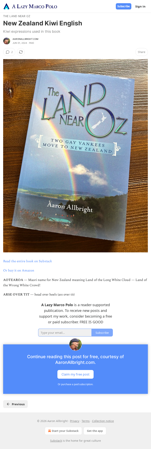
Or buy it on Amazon (18, 270)
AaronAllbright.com (26, 39)
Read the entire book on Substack (27, 261)
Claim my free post (75, 374)
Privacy (74, 421)
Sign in (140, 6)
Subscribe (123, 6)
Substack (56, 440)
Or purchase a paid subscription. (75, 384)
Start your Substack (65, 431)
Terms (86, 421)
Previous (18, 404)
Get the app (95, 431)
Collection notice (103, 421)
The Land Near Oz (16, 16)
